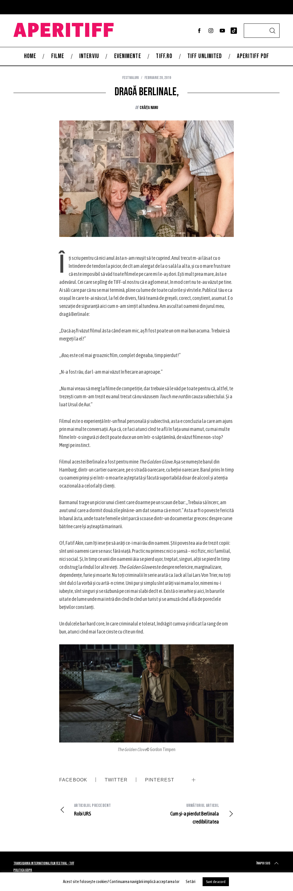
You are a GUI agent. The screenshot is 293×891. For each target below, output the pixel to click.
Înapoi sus (263, 863)
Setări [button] (190, 881)
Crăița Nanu (149, 107)
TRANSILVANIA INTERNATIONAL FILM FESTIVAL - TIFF (43, 863)
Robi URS (92, 810)
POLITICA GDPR (22, 870)
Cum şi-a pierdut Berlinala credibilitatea (194, 814)
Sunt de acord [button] (215, 882)
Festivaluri (130, 77)
